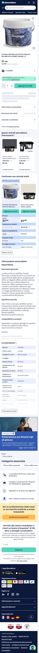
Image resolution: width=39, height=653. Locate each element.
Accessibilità (6, 650)
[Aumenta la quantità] (12, 85)
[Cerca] (7, 7)
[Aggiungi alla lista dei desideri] (34, 48)
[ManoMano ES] (17, 617)
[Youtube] (17, 594)
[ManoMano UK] (8, 617)
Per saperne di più (22, 561)
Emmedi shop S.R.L (13, 126)
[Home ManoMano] (14, 2)
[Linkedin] (3, 594)
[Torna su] (31, 617)
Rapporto (24, 648)
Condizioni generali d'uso (20, 645)
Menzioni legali (7, 639)
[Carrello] (34, 2)
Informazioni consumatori (10, 648)
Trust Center (6, 645)
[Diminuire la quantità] (4, 85)
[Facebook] (8, 594)
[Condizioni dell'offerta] (35, 78)
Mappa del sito (23, 636)
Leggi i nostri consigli (26, 448)
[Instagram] (12, 594)
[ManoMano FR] (3, 617)
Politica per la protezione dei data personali (17, 642)
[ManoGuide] (33, 648)
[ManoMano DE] (12, 617)
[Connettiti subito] (29, 2)
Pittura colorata (7, 456)
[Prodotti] (3, 8)
